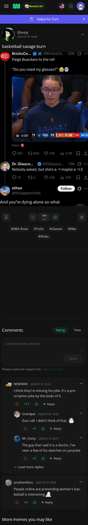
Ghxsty (22, 32)
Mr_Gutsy (29, 438)
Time (77, 330)
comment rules (52, 369)
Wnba (44, 236)
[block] (82, 34)
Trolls (40, 229)
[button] (71, 6)
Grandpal (28, 414)
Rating (60, 330)
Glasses (57, 229)
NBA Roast (20, 229)
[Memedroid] (16, 6)
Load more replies (31, 467)
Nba (73, 229)
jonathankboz (23, 482)
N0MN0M (20, 384)
